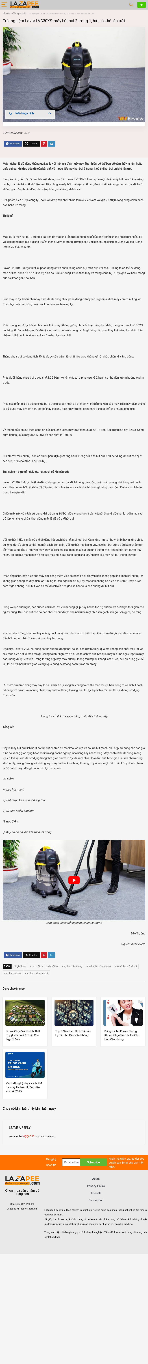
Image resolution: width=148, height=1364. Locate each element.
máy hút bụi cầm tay (72, 966)
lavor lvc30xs (36, 966)
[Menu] (4, 5)
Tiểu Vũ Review (12, 133)
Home (6, 13)
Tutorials (96, 1193)
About (96, 1178)
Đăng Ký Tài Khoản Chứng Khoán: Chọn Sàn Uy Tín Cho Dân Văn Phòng (121, 1035)
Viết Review (141, 5)
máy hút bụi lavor (12, 973)
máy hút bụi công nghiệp (98, 966)
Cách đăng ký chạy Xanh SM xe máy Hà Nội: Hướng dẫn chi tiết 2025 (24, 1087)
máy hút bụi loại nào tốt (37, 973)
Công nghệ (18, 13)
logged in (28, 1136)
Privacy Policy (96, 1186)
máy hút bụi (52, 966)
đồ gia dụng (20, 966)
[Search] (131, 5)
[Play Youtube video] (74, 880)
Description (96, 1200)
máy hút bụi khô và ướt (126, 966)
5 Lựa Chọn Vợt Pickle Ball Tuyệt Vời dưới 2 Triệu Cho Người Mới (23, 1035)
